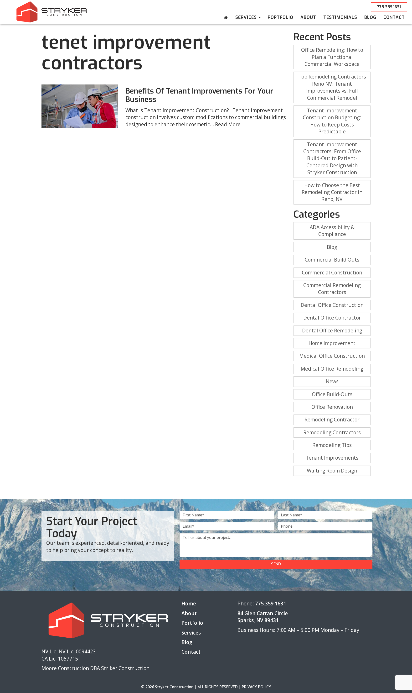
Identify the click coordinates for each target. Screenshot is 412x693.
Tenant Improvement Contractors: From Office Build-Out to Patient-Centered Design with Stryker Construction (332, 158)
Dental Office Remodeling (332, 330)
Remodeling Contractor (332, 419)
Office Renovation (332, 407)
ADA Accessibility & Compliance (332, 230)
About (308, 17)
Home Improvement (332, 343)
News (332, 381)
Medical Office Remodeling (332, 368)
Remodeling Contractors (332, 432)
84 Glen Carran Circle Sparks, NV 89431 (262, 617)
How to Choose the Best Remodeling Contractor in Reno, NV (332, 192)
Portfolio (280, 17)
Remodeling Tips (332, 445)
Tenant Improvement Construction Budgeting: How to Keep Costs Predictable (332, 121)
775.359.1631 (389, 6)
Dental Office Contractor (332, 317)
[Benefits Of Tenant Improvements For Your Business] (79, 106)
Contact (394, 17)
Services (246, 17)
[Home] (226, 17)
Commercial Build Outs (332, 259)
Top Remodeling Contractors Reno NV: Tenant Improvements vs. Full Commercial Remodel (332, 87)
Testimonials (340, 17)
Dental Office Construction (332, 305)
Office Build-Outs (332, 394)
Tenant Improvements (332, 457)
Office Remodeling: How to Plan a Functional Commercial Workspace (332, 57)
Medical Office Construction (332, 355)
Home (188, 603)
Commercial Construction (332, 272)
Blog (370, 17)
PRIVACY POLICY (256, 686)
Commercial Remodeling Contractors (332, 288)
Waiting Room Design (332, 470)
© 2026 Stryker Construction (167, 686)
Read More (228, 124)
